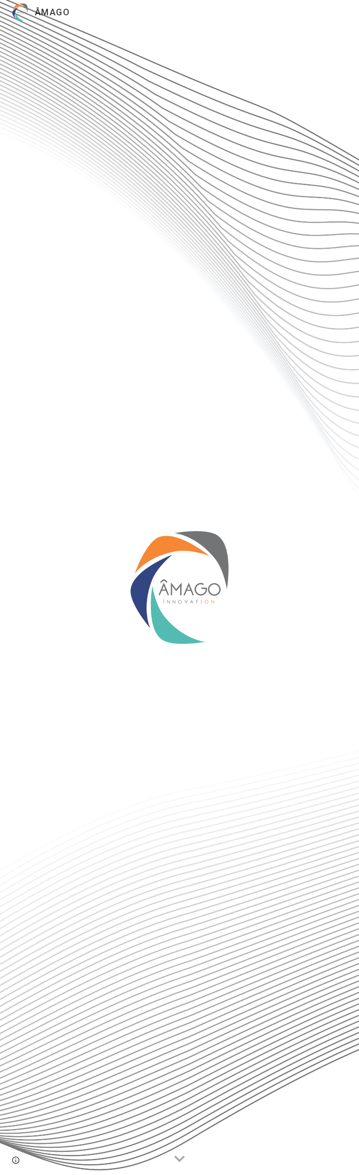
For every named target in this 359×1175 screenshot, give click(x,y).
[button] (179, 1159)
